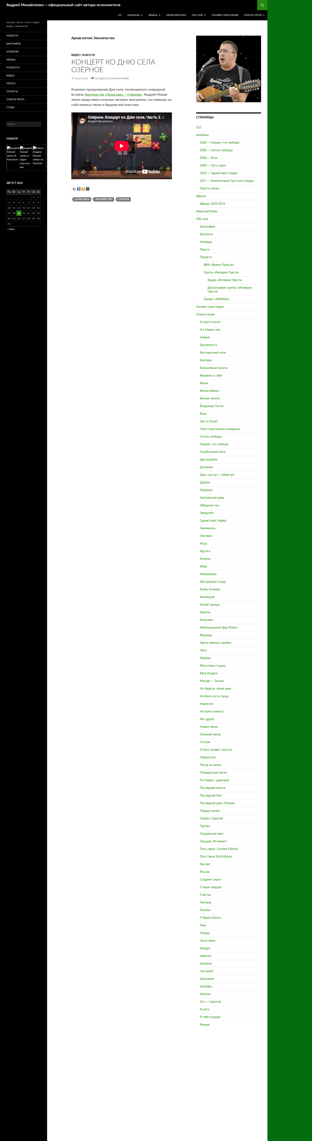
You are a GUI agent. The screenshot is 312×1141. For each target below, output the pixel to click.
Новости (88, 55)
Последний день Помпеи (217, 803)
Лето (203, 650)
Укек (203, 925)
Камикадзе (207, 597)
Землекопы (207, 528)
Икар (203, 566)
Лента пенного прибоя (215, 642)
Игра (203, 543)
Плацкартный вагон (213, 772)
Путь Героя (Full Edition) (216, 856)
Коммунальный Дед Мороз (219, 627)
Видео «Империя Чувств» (225, 280)
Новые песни (209, 726)
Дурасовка (82, 199)
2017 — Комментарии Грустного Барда (227, 180)
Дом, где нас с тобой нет (217, 474)
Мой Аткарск (209, 673)
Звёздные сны (209, 505)
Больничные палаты (214, 368)
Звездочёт (207, 513)
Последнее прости (213, 788)
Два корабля (208, 459)
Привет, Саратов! (211, 818)
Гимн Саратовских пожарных (220, 429)
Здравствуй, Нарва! (213, 520)
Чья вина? (206, 971)
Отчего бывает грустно (216, 749)
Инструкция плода (213, 581)
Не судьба (207, 719)
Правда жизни (210, 810)
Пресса (205, 249)
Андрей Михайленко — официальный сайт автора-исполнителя (63, 5)
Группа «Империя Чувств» (221, 272)
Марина (205, 658)
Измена (205, 558)
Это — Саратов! (210, 1001)
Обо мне (197, 15)
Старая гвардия (210, 887)
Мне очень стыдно (213, 665)
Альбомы (133, 15)
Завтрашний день (212, 497)
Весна (204, 383)
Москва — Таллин (212, 681)
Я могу (204, 1009)
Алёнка (205, 337)
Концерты (13, 67)
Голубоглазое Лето (213, 452)
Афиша (152, 15)
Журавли (206, 490)
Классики (206, 620)
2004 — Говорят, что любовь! (220, 142)
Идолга (205, 551)
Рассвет (205, 864)
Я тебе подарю (210, 1017)
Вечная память (210, 398)
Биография (207, 226)
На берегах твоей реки (215, 688)
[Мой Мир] (88, 189)
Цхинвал (206, 963)
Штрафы (206, 986)
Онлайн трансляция (225, 15)
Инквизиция (208, 574)
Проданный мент (212, 833)
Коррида (206, 635)
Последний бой (210, 795)
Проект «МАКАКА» (216, 299)
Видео (76, 55)
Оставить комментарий (112, 78)
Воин (203, 413)
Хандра (205, 948)
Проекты (206, 257)
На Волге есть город (214, 696)
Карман (205, 612)
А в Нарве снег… (211, 329)
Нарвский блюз (176, 15)
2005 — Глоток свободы (216, 150)
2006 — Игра (209, 158)
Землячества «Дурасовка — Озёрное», (113, 94)
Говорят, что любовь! (214, 444)
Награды (206, 242)
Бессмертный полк (213, 352)
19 (18, 213)
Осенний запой (210, 734)
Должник (206, 467)
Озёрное (123, 199)
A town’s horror (210, 322)
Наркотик (206, 704)
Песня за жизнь (210, 765)
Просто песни (209, 188)
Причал (205, 826)
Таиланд (205, 902)
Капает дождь (210, 604)
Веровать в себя (211, 375)
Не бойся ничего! (212, 711)
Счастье (205, 894)
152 (120, 15)
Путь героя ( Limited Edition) (219, 849)
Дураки (205, 482)
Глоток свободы (211, 436)
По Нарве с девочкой (214, 780)
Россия (204, 872)
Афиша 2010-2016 (212, 203)
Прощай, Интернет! (213, 841)
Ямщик (205, 1024)
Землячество (104, 199)
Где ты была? (209, 421)
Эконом (205, 994)
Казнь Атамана (210, 589)
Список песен (253, 15)
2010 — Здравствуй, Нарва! (219, 173)
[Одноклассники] (83, 189)
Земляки (206, 536)
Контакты (206, 234)
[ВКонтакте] (79, 189)
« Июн (10, 229)
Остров (205, 742)
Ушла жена (207, 940)
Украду (205, 933)
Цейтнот (206, 956)
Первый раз (208, 757)
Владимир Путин (211, 406)
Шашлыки (207, 978)
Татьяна (205, 910)
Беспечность (208, 345)
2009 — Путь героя (213, 165)
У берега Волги (210, 917)
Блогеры (206, 360)
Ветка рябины (209, 390)
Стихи (10, 107)
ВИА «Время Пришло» (219, 264)
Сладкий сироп (210, 879)
